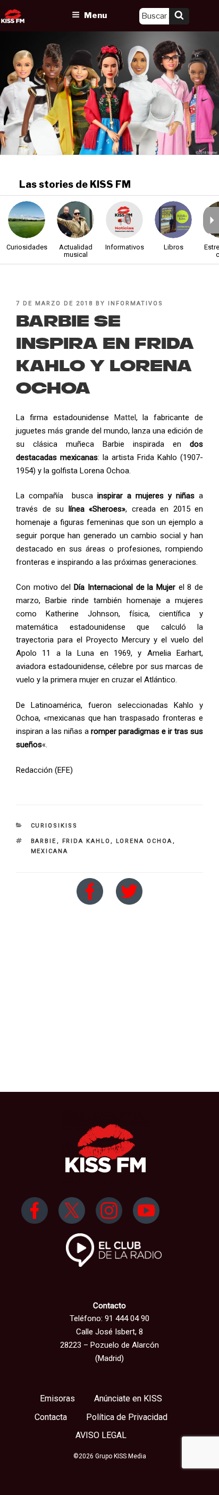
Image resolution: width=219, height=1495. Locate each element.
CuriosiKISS (54, 825)
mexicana (50, 851)
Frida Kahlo (86, 841)
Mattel (125, 417)
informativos (135, 303)
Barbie (44, 841)
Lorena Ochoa (144, 841)
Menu (95, 15)
